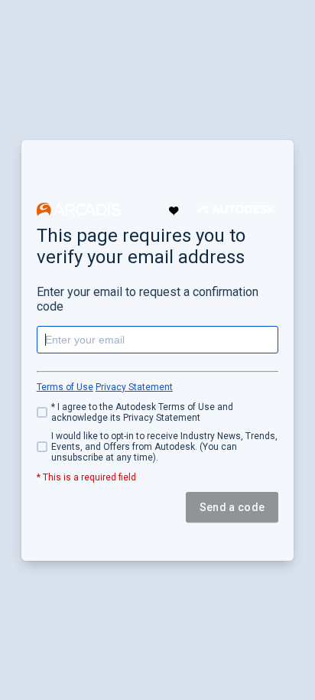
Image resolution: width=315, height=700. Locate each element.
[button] (79, 209)
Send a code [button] (232, 507)
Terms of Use (65, 387)
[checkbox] (157, 412)
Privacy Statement (134, 387)
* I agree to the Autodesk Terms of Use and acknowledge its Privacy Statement (142, 412)
